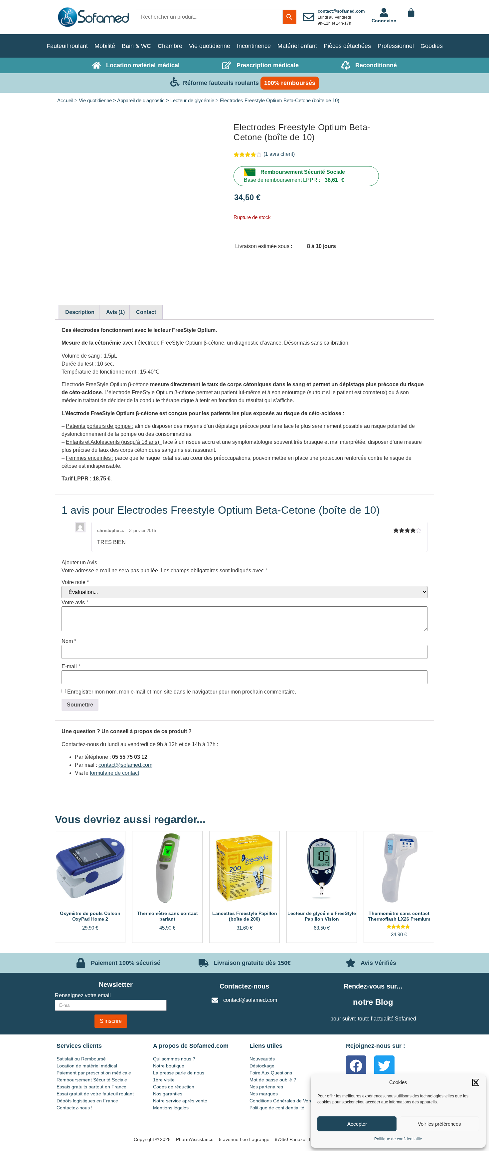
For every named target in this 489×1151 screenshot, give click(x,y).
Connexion (384, 20)
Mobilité (104, 46)
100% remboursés (289, 83)
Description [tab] (79, 312)
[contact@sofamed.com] (308, 17)
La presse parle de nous (178, 1072)
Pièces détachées (347, 46)
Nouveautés (262, 1058)
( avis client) (279, 154)
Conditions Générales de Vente (282, 1100)
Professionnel (396, 46)
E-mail (71, 666)
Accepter (357, 1124)
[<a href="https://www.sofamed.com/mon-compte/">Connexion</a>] (384, 12)
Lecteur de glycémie (192, 100)
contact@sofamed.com (341, 11)
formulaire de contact (114, 773)
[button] (475, 1082)
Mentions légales (171, 1107)
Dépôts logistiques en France (87, 1100)
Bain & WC (136, 46)
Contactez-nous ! (74, 1107)
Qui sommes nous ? (174, 1058)
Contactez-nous (244, 986)
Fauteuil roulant (67, 46)
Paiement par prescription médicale (94, 1072)
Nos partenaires (266, 1086)
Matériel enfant (297, 46)
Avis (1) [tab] (115, 312)
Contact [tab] (146, 312)
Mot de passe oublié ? (272, 1079)
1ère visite (164, 1079)
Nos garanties (167, 1093)
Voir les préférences (439, 1124)
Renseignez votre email (83, 995)
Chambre (170, 46)
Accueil (65, 100)
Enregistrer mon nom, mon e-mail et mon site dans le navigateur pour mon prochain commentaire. (181, 692)
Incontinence (254, 46)
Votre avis (75, 602)
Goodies (431, 46)
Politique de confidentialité (398, 1139)
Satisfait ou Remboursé (81, 1058)
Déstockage (261, 1065)
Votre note (75, 582)
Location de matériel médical (87, 1065)
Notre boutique (168, 1065)
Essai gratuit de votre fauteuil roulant (95, 1093)
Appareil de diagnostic (141, 100)
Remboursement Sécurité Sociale (302, 172)
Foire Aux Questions (270, 1072)
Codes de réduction (173, 1086)
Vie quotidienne (209, 46)
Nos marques (263, 1093)
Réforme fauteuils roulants (221, 83)
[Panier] (411, 12)
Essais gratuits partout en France (91, 1086)
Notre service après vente (180, 1100)
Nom (69, 641)
